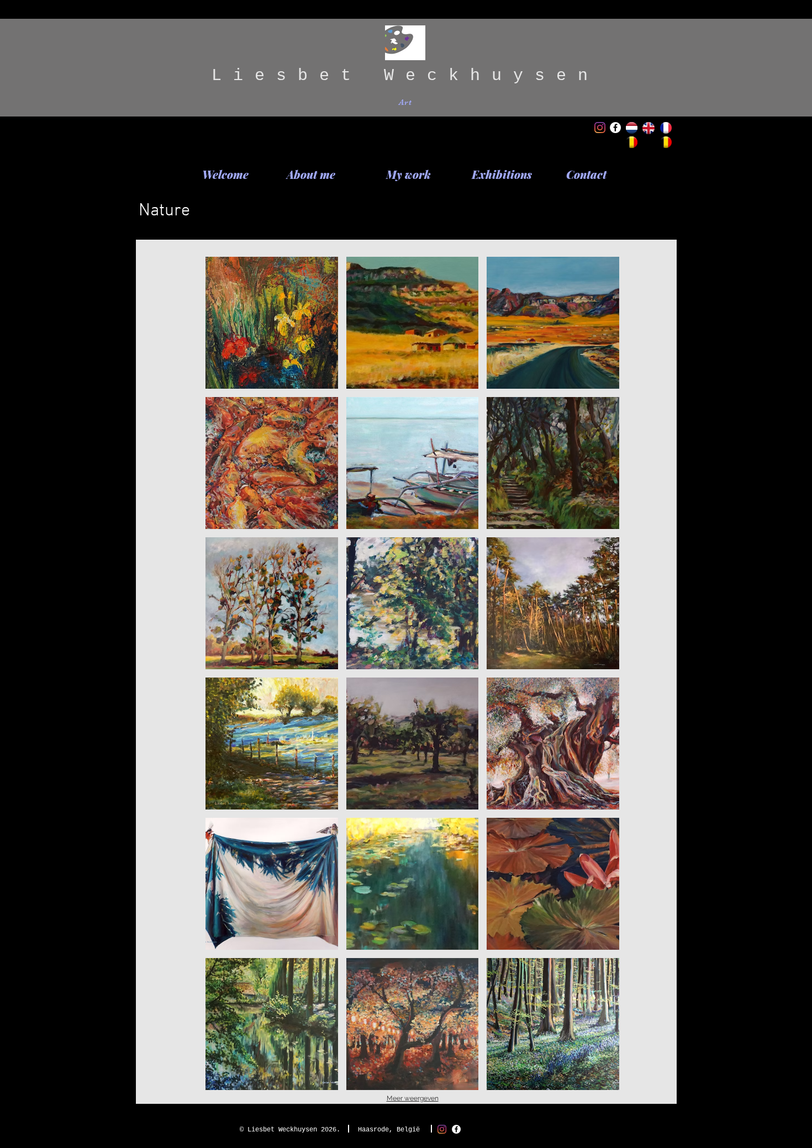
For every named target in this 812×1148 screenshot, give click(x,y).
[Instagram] (599, 127)
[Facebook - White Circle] (615, 127)
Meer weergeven (413, 1098)
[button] (271, 323)
